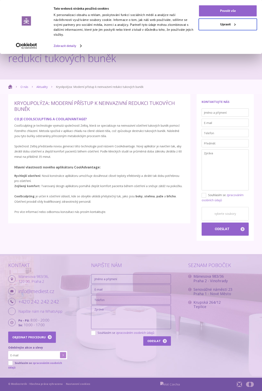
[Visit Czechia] (170, 384)
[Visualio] (250, 384)
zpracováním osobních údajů (135, 333)
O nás (24, 87)
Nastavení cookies (78, 384)
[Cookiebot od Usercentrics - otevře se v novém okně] (26, 46)
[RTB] (239, 384)
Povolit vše (228, 11)
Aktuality (42, 87)
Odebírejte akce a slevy (25, 347)
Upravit (225, 24)
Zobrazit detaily (65, 46)
